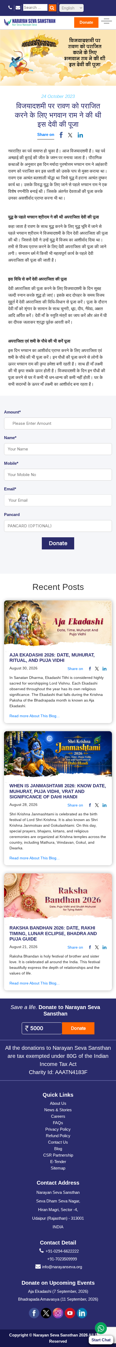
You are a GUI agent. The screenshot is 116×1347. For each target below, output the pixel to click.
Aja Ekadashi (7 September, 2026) (58, 1291)
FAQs (58, 1122)
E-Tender (58, 1161)
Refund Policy (58, 1135)
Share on (45, 134)
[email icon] (18, 7)
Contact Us (58, 1142)
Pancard (12, 514)
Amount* (12, 412)
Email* (10, 489)
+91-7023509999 (62, 1259)
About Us (58, 1103)
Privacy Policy (58, 1129)
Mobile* (11, 463)
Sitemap (58, 1168)
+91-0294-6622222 (62, 1251)
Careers (58, 1116)
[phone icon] (10, 7)
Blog (58, 1148)
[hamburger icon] (106, 20)
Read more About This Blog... (34, 716)
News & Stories (58, 1109)
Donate (86, 22)
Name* (10, 437)
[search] (52, 7)
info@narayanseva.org (62, 1266)
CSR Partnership (58, 1155)
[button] (70, 135)
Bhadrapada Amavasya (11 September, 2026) (58, 1299)
